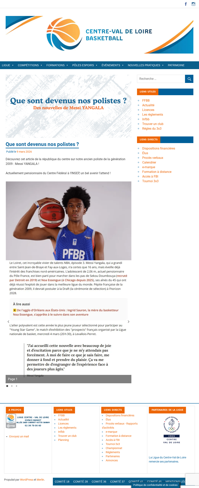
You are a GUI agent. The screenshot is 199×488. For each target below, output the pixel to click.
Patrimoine (176, 65)
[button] (8, 322)
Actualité (148, 105)
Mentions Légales (179, 481)
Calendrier (149, 162)
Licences (148, 110)
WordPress (26, 479)
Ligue (6, 65)
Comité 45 (154, 481)
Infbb (145, 119)
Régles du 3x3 (151, 128)
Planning (63, 439)
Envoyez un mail (19, 436)
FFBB (146, 100)
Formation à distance (156, 172)
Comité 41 (136, 481)
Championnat (114, 448)
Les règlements (152, 114)
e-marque (148, 167)
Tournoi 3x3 (150, 181)
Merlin (40, 479)
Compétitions (28, 65)
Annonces (112, 460)
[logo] (28, 427)
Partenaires (113, 456)
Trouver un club (152, 124)
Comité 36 (99, 481)
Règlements (113, 452)
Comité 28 (80, 481)
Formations (55, 65)
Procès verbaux (152, 158)
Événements (111, 65)
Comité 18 (62, 481)
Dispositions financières (158, 148)
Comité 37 (117, 481)
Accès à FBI (150, 176)
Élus (145, 153)
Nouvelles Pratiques (144, 65)
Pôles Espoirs (83, 65)
